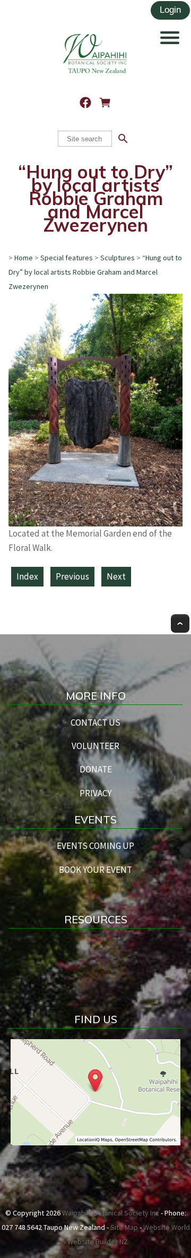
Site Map (124, 1227)
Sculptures (117, 257)
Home (23, 257)
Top (180, 623)
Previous (72, 576)
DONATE (96, 769)
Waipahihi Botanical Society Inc (110, 1213)
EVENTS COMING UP (95, 846)
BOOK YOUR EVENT (95, 870)
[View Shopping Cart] (105, 102)
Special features (66, 257)
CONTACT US (95, 722)
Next (116, 576)
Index (27, 576)
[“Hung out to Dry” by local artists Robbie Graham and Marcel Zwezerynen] (95, 523)
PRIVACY (95, 793)
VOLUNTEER (95, 746)
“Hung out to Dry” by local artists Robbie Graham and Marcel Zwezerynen (95, 272)
